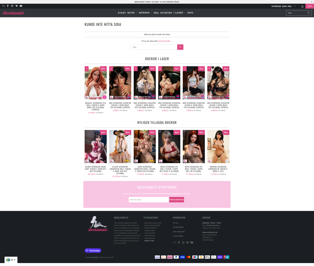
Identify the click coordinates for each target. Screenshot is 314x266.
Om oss (175, 223)
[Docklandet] (13, 13)
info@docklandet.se (213, 225)
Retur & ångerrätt (179, 232)
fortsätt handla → (165, 41)
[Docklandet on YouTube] (20, 6)
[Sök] (308, 13)
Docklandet (94, 257)
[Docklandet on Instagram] (12, 6)
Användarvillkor (178, 227)
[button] (132, 13)
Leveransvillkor (178, 236)
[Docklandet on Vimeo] (16, 6)
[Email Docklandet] (3, 6)
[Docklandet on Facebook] (7, 6)
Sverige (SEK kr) (282, 6)
